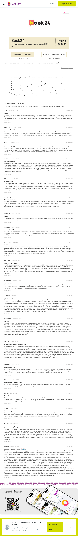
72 (31, 484)
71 (29, 484)
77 (39, 484)
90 (60, 484)
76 (38, 484)
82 (47, 484)
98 (73, 484)
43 (62, 483)
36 (51, 483)
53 (0, 484)
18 (22, 483)
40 (57, 483)
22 (28, 483)
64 (18, 484)
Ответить (8, 122)
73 (33, 484)
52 (77, 483)
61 (13, 484)
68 (25, 484)
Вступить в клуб (67, 4)
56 (5, 484)
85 (52, 484)
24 (31, 483)
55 (4, 484)
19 (23, 483)
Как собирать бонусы (32, 63)
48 (70, 483)
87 (55, 484)
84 (50, 484)
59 (10, 484)
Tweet (72, 123)
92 (63, 484)
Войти (52, 4)
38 (54, 483)
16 (19, 483)
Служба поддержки (67, 68)
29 (40, 483)
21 (27, 483)
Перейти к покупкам (22, 54)
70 (28, 484)
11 (10, 483)
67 (23, 484)
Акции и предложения (13, 63)
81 (46, 484)
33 (46, 483)
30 (41, 483)
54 (2, 484)
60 (12, 484)
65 (20, 484)
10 (9, 483)
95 (68, 484)
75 (36, 484)
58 (8, 484)
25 (33, 483)
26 (35, 483)
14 (15, 483)
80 (44, 484)
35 (49, 483)
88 (57, 484)
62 (15, 484)
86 (54, 484)
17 (20, 483)
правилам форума (16, 93)
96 (70, 484)
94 (67, 484)
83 (49, 484)
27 (36, 483)
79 (42, 484)
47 (69, 483)
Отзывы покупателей (51, 63)
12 (12, 483)
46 (67, 483)
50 (73, 483)
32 (44, 483)
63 (17, 484)
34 (48, 483)
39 (56, 483)
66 (21, 484)
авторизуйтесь (60, 106)
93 (65, 484)
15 (17, 483)
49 (72, 483)
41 (59, 483)
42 (61, 483)
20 (25, 483)
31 (43, 483)
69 (26, 484)
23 (30, 483)
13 (14, 483)
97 (71, 484)
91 (62, 484)
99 (75, 484)
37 (52, 483)
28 (38, 483)
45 (65, 483)
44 (64, 483)
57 (7, 484)
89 (59, 484)
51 (75, 483)
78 (41, 484)
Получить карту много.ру (54, 54)
